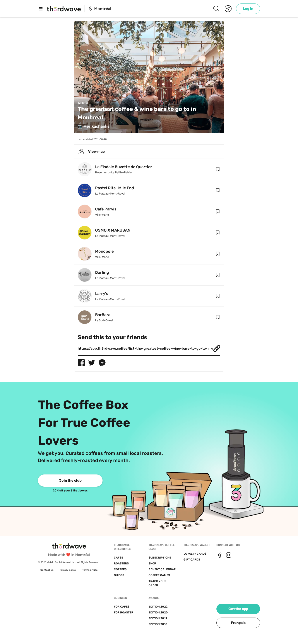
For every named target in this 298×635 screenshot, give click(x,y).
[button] (217, 169)
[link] (248, 8)
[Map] (228, 8)
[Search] (216, 8)
